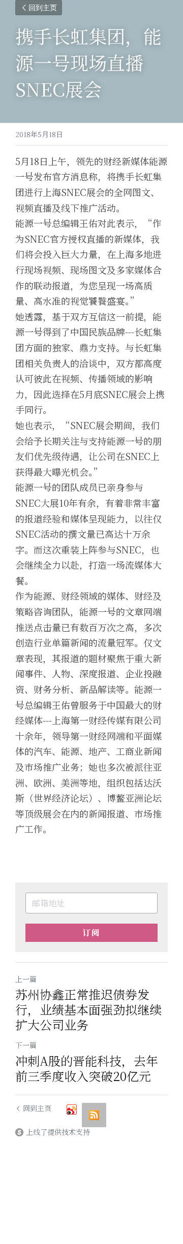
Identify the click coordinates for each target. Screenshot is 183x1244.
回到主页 (42, 7)
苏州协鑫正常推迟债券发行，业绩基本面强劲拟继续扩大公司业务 (88, 1009)
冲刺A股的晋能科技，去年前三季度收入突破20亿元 (86, 1068)
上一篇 (26, 979)
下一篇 (26, 1045)
